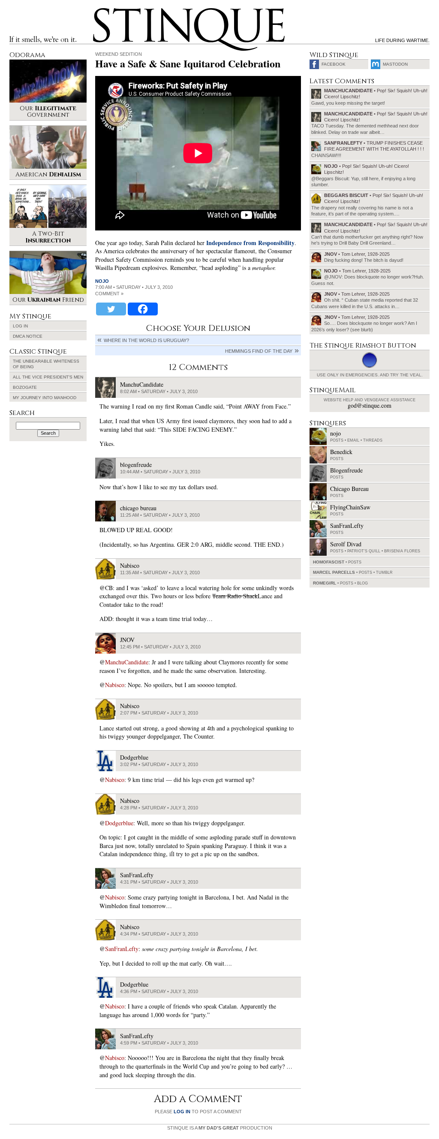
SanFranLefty (121, 949)
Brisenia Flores (402, 551)
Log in (20, 326)
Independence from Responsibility (250, 242)
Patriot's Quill (363, 551)
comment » (109, 293)
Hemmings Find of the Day (258, 351)
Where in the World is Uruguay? (146, 340)
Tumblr (384, 572)
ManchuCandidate (126, 662)
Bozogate (25, 387)
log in (182, 1111)
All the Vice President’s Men (48, 377)
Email (353, 440)
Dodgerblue (119, 823)
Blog (362, 583)
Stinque (100, 11)
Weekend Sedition (118, 54)
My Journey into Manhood (44, 397)
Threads (372, 440)
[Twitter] (111, 309)
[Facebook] (143, 309)
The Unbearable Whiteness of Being (46, 364)
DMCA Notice (27, 336)
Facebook (334, 64)
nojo (102, 281)
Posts (336, 440)
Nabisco (114, 685)
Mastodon (395, 64)
